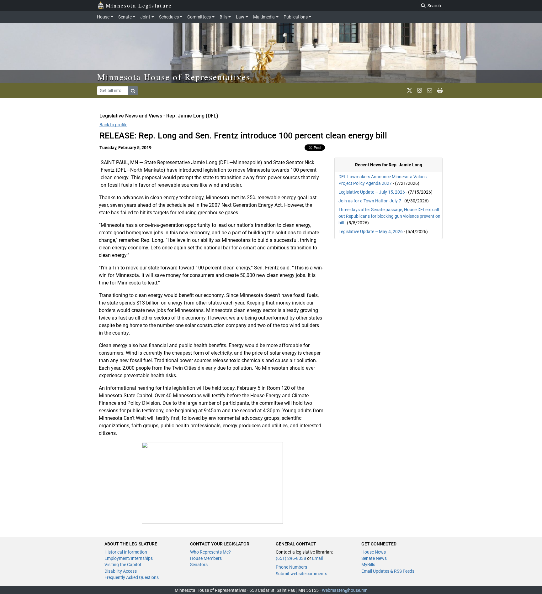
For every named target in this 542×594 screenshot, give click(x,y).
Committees (199, 16)
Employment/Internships (128, 558)
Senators (199, 564)
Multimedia (264, 16)
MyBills (368, 564)
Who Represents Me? (210, 552)
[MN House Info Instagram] (419, 90)
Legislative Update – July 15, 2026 (371, 192)
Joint (145, 16)
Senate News (374, 558)
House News (373, 552)
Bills (223, 16)
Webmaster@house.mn (345, 590)
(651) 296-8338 (291, 558)
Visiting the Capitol (122, 564)
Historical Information (125, 552)
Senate (125, 16)
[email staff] (429, 90)
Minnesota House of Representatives (174, 77)
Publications (296, 16)
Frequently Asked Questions (131, 577)
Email (317, 558)
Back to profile (113, 124)
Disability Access (120, 571)
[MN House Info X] (409, 90)
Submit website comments (301, 573)
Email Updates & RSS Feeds (387, 571)
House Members (206, 558)
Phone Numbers (291, 567)
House (103, 16)
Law (240, 16)
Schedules (169, 16)
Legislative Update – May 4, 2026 (370, 231)
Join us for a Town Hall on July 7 (369, 200)
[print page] (440, 90)
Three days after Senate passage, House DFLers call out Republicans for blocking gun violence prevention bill (389, 216)
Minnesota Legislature (139, 5)
